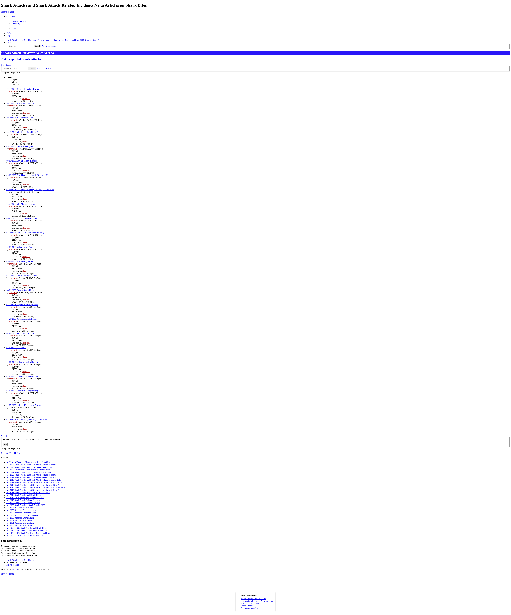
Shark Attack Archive (250, 608)
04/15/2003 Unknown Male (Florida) (22, 376)
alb (10, 407)
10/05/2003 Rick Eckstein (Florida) (21, 118)
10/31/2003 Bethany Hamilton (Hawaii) (23, 89)
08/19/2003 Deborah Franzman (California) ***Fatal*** (30, 189)
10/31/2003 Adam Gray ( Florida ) (20, 103)
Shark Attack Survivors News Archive (257, 601)
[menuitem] (20, 21)
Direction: (44, 439)
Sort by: (25, 439)
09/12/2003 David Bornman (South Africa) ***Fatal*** (30, 175)
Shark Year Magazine (250, 603)
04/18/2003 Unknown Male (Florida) (22, 362)
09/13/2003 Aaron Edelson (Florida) (21, 161)
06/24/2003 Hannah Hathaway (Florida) (23, 218)
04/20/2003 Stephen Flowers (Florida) (22, 304)
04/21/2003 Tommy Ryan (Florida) (21, 290)
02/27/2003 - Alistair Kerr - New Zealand (23, 405)
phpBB (15, 569)
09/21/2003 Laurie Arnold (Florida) (21, 146)
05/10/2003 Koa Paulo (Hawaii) (19, 261)
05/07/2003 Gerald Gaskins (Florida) (21, 276)
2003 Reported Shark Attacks (21, 59)
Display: (7, 439)
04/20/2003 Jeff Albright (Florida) (20, 333)
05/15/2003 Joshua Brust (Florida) (20, 247)
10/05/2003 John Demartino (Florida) (22, 132)
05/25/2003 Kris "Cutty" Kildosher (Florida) (25, 233)
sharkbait (13, 91)
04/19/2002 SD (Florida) (16, 347)
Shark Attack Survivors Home (253, 598)
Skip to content (7, 12)
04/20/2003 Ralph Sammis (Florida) (21, 319)
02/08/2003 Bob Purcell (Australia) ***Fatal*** (26, 419)
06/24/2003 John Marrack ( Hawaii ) (21, 204)
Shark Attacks (247, 606)
